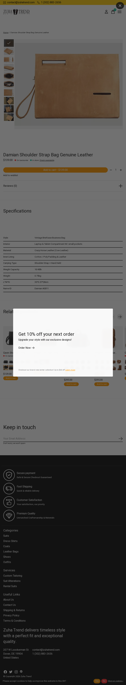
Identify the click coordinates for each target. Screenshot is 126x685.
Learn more (70, 370)
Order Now (24, 348)
